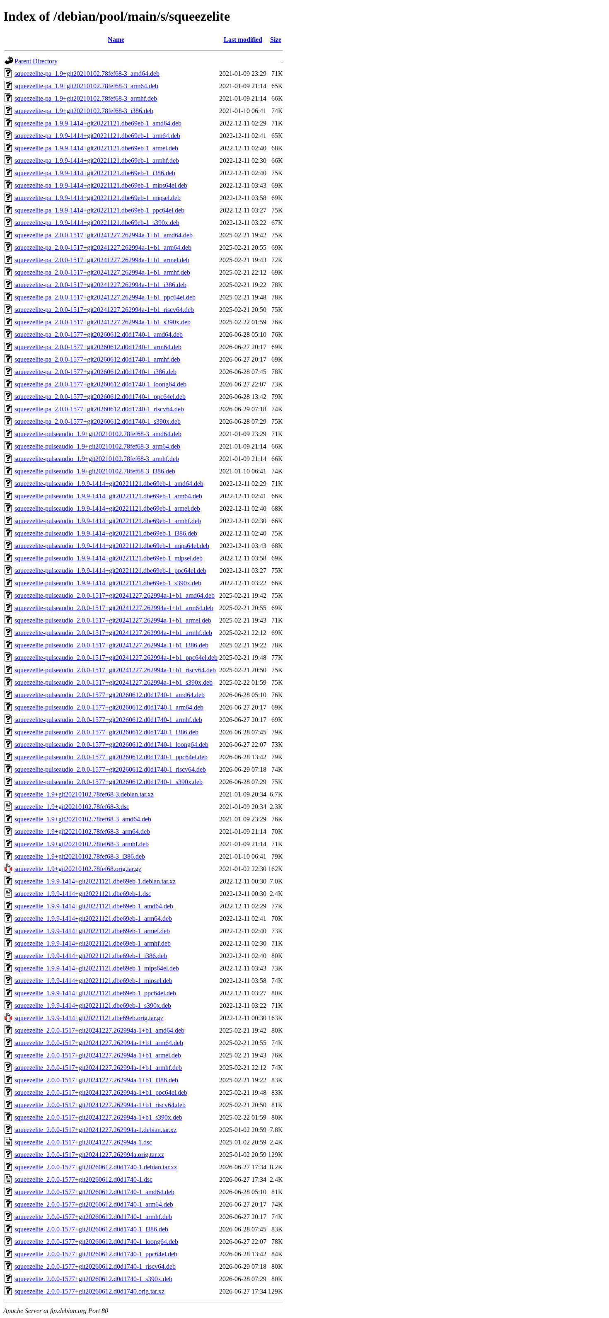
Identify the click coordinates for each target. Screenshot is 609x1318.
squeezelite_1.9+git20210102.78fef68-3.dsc (72, 806)
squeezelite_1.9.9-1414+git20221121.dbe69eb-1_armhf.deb (93, 943)
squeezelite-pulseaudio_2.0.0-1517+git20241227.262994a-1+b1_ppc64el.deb (116, 657)
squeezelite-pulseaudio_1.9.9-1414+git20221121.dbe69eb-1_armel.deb (107, 508)
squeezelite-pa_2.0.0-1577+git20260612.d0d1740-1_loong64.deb (100, 384)
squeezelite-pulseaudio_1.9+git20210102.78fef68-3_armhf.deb (97, 458)
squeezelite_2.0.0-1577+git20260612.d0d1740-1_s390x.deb (93, 1278)
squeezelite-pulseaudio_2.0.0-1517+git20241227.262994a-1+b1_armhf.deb (113, 632)
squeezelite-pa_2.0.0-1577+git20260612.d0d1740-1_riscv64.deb (99, 409)
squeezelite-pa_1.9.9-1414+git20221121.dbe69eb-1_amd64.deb (98, 123)
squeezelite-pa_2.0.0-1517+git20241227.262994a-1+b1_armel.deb (102, 259)
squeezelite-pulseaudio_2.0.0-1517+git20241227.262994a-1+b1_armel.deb (113, 620)
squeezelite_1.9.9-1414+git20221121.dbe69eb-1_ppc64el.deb (95, 993)
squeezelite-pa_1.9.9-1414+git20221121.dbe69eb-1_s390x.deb (97, 222)
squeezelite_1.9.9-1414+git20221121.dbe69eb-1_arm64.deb (93, 918)
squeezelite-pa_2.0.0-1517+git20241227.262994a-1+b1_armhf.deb (102, 272)
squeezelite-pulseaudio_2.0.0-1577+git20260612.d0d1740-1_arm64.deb (109, 707)
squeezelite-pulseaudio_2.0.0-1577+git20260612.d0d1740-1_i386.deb (106, 732)
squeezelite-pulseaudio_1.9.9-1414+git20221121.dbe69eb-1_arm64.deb (108, 496)
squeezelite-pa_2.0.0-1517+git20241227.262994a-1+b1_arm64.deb (103, 247)
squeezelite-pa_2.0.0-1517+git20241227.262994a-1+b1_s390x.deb (103, 322)
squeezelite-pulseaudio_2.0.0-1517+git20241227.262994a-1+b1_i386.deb (111, 645)
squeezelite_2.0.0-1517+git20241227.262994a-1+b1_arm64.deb (99, 1042)
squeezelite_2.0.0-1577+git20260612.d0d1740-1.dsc (83, 1179)
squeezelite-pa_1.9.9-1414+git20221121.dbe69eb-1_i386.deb (95, 172)
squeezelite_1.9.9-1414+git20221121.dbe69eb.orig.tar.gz (89, 1017)
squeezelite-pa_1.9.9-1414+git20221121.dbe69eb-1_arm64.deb (97, 135)
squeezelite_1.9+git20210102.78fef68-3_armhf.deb (82, 843)
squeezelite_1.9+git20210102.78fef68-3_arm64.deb (82, 831)
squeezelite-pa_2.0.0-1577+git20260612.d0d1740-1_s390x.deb (98, 421)
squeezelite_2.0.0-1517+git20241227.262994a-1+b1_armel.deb (98, 1055)
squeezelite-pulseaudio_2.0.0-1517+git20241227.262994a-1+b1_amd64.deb (115, 595)
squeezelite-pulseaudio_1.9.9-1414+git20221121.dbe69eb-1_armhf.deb (108, 520)
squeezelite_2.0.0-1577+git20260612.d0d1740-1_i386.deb (91, 1229)
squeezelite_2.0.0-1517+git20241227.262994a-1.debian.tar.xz (95, 1129)
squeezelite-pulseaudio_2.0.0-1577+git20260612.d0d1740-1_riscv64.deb (110, 769)
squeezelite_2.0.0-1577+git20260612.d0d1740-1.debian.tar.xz (96, 1167)
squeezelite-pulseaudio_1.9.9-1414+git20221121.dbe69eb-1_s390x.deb (108, 583)
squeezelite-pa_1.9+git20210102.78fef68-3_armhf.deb (86, 98)
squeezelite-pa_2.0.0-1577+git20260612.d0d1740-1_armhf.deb (97, 359)
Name (116, 39)
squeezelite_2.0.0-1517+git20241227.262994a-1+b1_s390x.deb (98, 1117)
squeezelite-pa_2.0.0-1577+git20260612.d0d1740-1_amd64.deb (99, 334)
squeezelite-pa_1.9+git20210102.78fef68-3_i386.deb (84, 110)
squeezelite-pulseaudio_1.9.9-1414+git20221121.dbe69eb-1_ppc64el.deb (110, 570)
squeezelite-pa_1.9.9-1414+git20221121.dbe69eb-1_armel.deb (96, 148)
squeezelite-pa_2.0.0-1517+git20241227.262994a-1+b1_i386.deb (100, 284)
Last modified (243, 39)
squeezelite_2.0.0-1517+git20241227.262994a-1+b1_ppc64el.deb (101, 1092)
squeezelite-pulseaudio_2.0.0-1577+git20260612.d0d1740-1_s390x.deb (109, 781)
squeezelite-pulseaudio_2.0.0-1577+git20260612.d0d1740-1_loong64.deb (111, 744)
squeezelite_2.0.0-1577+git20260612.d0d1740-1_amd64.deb (94, 1191)
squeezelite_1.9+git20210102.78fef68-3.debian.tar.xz (84, 794)
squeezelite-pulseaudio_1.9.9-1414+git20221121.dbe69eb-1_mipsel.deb (109, 558)
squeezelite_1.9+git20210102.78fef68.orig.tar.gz (78, 868)
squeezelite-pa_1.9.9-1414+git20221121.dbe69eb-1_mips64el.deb (101, 185)
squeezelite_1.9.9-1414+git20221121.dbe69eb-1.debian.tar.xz (95, 881)
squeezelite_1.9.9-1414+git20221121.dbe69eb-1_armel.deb (92, 930)
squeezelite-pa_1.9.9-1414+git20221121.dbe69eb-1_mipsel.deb (98, 197)
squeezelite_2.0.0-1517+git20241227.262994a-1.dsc (83, 1142)
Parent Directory (36, 61)
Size (275, 39)
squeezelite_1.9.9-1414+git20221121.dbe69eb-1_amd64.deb (94, 906)
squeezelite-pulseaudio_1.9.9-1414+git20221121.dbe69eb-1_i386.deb (106, 533)
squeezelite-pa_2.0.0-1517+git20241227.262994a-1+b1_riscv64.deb (104, 309)
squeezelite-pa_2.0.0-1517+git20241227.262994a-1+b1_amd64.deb (104, 235)
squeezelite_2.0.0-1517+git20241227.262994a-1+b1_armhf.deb (98, 1067)
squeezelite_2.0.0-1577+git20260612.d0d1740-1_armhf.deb (93, 1216)
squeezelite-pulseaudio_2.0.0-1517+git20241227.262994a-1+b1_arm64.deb (114, 607)
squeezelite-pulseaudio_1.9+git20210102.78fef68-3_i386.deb (95, 471)
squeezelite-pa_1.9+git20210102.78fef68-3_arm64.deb (86, 85)
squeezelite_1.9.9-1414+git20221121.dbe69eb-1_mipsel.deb (93, 980)
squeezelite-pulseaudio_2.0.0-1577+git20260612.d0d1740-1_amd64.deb (110, 694)
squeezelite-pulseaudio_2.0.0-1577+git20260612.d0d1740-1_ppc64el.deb (111, 756)
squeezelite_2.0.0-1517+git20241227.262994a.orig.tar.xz (89, 1154)
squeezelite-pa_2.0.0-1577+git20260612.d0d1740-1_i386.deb (95, 371)
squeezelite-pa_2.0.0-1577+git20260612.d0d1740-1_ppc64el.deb (100, 396)
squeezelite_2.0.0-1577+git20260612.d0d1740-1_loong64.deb (96, 1241)
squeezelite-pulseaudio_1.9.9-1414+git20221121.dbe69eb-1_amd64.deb (109, 483)
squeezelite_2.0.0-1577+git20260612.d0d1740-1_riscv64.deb (95, 1266)
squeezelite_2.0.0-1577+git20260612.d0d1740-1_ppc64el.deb (96, 1254)
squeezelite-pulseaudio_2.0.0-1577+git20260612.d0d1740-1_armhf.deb (108, 719)
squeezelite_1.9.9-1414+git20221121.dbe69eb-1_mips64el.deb (97, 968)
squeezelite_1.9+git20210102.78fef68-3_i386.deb (80, 856)
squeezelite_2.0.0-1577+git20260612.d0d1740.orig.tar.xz (89, 1291)
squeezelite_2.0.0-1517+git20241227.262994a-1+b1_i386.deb (96, 1080)
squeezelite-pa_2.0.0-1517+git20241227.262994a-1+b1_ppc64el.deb (105, 297)
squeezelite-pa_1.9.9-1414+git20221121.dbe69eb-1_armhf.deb (97, 160)
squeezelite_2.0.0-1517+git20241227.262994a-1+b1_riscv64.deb (100, 1104)
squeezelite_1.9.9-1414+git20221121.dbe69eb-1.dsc (83, 893)
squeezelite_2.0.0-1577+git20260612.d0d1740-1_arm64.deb (94, 1204)
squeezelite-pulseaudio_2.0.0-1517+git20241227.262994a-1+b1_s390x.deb (114, 682)
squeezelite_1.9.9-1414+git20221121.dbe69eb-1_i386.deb (91, 955)
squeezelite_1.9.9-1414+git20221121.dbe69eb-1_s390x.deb (93, 1005)
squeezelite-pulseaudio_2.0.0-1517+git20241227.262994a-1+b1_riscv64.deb (115, 669)
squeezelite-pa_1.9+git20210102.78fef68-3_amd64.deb (87, 73)
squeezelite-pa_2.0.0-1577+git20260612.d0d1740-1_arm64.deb (98, 346)
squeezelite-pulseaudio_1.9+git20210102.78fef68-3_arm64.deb (97, 446)
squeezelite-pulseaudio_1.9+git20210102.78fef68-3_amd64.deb (98, 433)
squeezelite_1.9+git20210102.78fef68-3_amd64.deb (83, 819)
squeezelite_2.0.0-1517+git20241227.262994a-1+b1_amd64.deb (99, 1030)
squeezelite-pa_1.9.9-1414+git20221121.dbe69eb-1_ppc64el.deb (99, 210)
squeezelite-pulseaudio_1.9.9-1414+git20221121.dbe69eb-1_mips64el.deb (112, 545)
